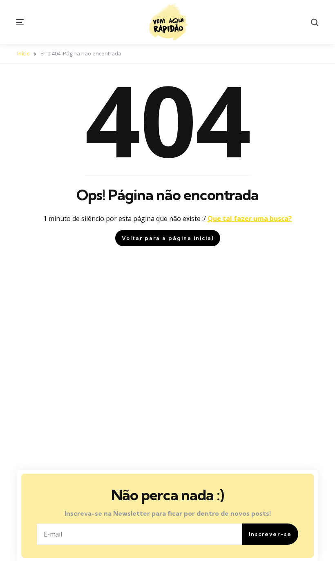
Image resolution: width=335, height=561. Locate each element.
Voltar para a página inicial (168, 238)
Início (23, 53)
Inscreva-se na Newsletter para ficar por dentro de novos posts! (168, 513)
